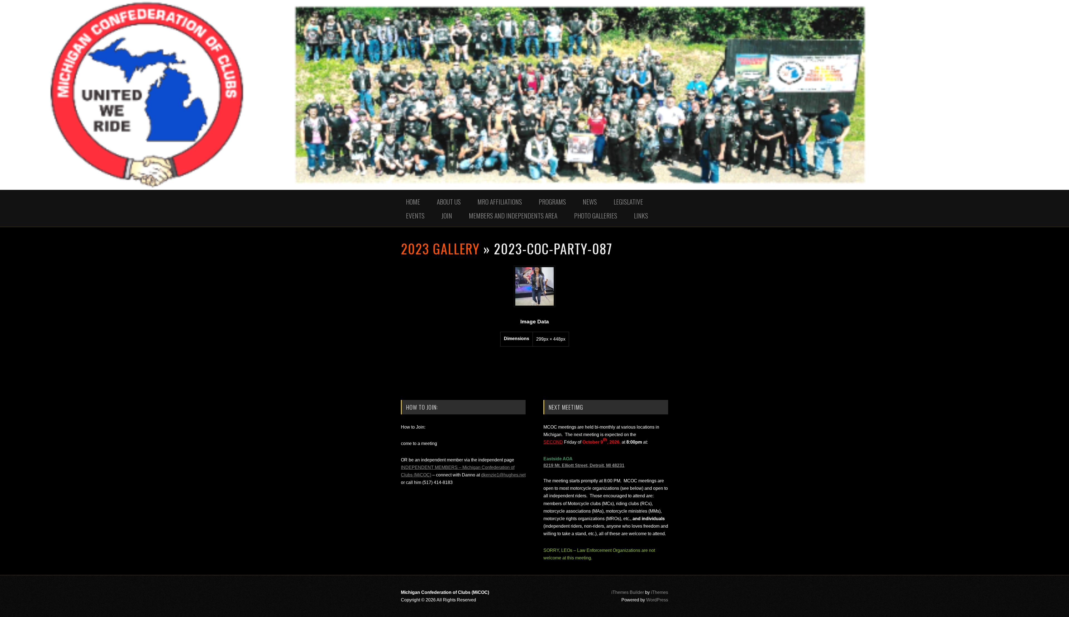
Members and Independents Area (513, 215)
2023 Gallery (440, 248)
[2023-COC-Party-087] (534, 305)
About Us (449, 201)
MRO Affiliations (499, 201)
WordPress (657, 600)
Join (446, 215)
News (590, 201)
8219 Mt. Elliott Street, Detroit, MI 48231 (583, 465)
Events (415, 215)
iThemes (659, 592)
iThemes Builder (627, 592)
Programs (552, 201)
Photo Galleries (595, 215)
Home (413, 201)
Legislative (628, 201)
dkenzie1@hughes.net (503, 475)
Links (641, 215)
